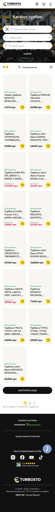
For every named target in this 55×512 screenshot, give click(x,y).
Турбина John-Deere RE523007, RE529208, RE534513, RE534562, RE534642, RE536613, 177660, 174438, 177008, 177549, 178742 (15, 369)
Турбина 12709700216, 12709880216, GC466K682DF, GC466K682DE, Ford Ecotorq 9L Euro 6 (13, 136)
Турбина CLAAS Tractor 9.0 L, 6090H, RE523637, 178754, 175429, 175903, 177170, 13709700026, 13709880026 (14, 214)
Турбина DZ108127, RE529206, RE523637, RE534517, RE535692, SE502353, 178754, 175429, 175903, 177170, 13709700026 (40, 292)
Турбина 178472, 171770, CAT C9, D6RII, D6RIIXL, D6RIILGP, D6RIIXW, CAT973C (14, 331)
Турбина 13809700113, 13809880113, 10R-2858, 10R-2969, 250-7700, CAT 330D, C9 (13, 253)
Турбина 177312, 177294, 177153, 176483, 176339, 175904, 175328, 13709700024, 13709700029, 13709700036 (39, 331)
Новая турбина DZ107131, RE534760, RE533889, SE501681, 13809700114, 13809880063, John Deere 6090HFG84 (13, 98)
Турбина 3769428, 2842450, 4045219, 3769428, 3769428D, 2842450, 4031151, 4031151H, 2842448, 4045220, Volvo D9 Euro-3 (40, 98)
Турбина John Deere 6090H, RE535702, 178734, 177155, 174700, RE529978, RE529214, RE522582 (40, 136)
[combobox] (25, 37)
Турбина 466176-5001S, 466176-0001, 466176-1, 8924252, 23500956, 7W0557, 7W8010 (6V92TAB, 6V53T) (14, 292)
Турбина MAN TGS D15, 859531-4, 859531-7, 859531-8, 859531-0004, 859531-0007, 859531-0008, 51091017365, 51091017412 (15, 175)
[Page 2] (34, 403)
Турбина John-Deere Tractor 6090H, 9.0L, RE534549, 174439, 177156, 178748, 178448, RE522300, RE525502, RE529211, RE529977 (39, 175)
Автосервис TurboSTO (15, 406)
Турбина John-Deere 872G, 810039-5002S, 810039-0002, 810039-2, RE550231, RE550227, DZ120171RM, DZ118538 (38, 253)
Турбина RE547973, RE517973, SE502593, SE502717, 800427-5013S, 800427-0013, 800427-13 (38, 214)
